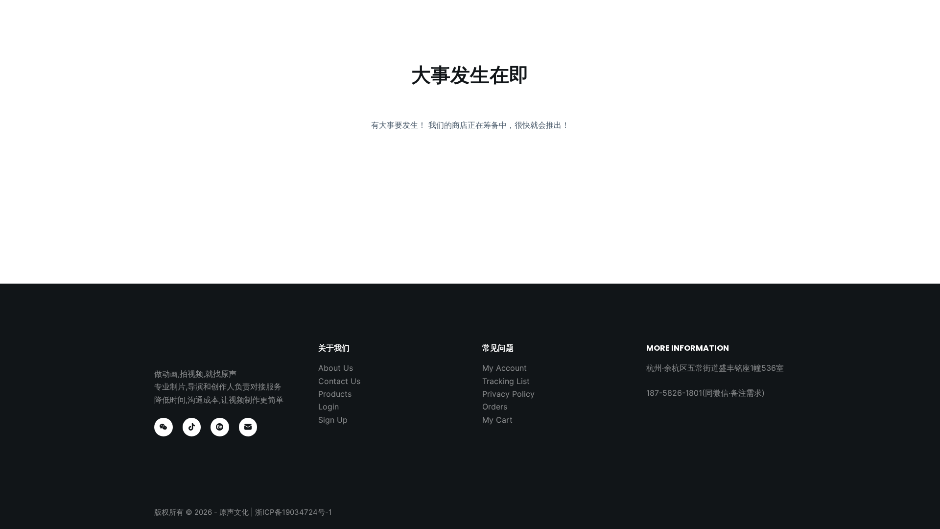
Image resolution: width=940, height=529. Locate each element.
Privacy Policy (508, 394)
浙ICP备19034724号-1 (293, 512)
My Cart (497, 420)
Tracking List (506, 381)
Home (364, 29)
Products (335, 394)
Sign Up (333, 420)
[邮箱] (248, 427)
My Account (504, 368)
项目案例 (411, 29)
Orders (494, 406)
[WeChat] (163, 427)
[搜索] (750, 29)
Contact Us (565, 29)
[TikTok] (192, 427)
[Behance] (220, 427)
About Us (465, 29)
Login (328, 406)
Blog (513, 29)
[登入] (772, 29)
